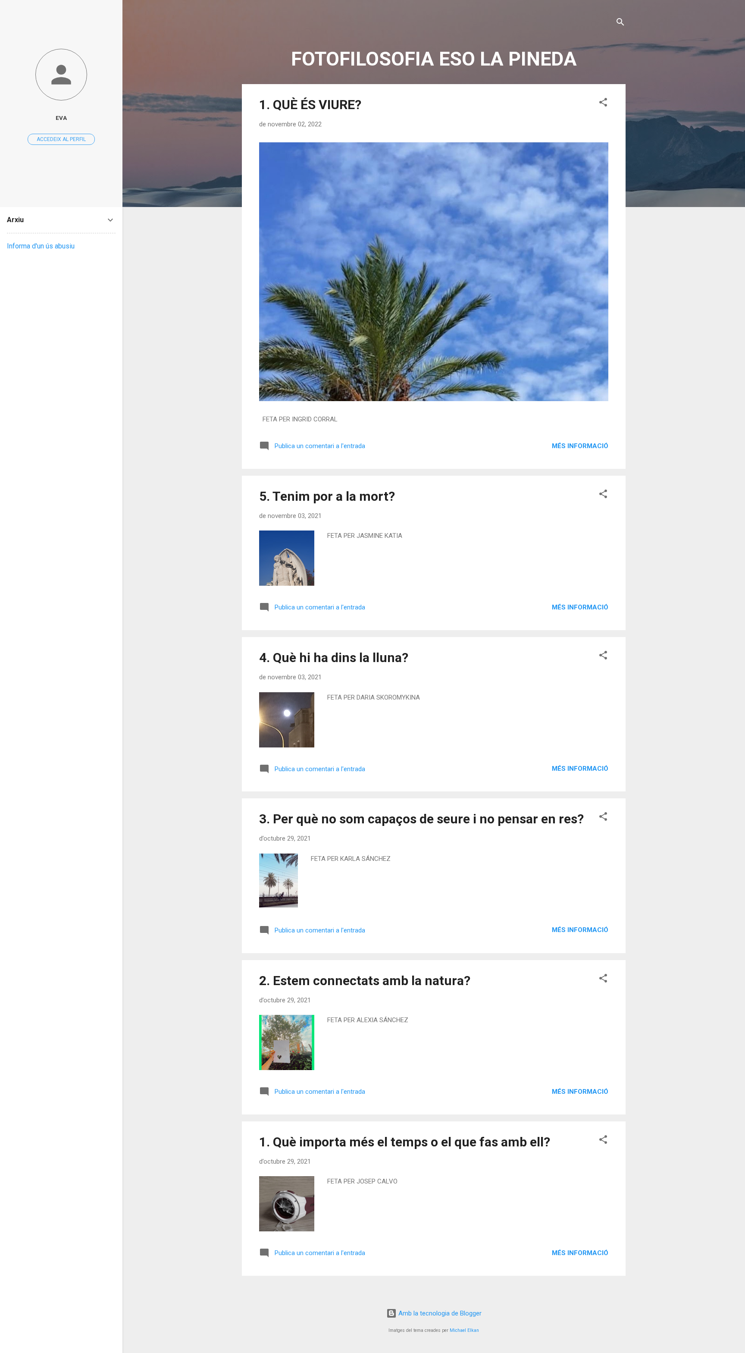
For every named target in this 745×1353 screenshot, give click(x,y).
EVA (61, 117)
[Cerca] (620, 23)
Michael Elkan (464, 1330)
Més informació (580, 446)
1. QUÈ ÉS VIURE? (310, 104)
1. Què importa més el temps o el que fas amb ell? (404, 1141)
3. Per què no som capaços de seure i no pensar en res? (421, 818)
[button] (603, 103)
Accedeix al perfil (61, 139)
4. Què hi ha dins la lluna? (333, 657)
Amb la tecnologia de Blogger (439, 1313)
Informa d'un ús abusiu (41, 246)
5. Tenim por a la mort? (327, 496)
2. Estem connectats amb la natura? (364, 980)
